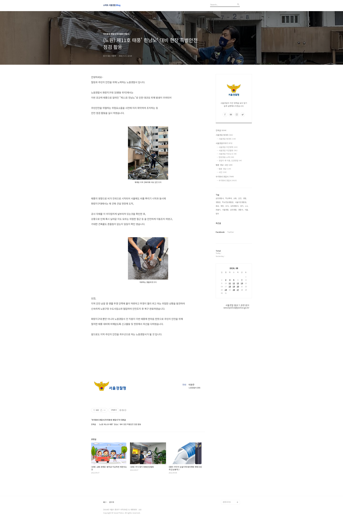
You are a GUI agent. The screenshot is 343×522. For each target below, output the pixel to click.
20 (238, 286)
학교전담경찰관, (228, 202)
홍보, (217, 206)
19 (234, 286)
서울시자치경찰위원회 (231, 468)
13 (238, 283)
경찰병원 (226, 489)
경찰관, (218, 202)
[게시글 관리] (104, 410)
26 (234, 290)
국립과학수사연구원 (230, 485)
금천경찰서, (220, 198)
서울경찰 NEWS (224, 135)
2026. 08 (234, 268)
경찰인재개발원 (228, 476)
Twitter (230, 232)
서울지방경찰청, (241, 202)
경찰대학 (226, 472)
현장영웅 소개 (226, 157)
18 (230, 286)
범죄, (217, 213)
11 (230, 283)
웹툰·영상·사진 (224, 165)
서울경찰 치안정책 (228, 147)
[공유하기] (101, 410)
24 (226, 290)
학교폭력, (228, 198)
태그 (104, 502)
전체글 (221, 130)
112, (246, 206)
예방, (222, 206)
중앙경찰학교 (228, 480)
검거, (242, 206)
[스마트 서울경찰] (118, 5)
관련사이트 (227, 502)
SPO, (227, 206)
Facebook (220, 232)
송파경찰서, (234, 206)
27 (238, 290)
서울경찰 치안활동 (228, 150)
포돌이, (218, 209)
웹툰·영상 (225, 168)
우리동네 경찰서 (225, 176)
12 (234, 283)
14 (242, 283)
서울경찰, (225, 209)
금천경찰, (233, 209)
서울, (246, 209)
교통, (235, 198)
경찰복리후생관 (228, 498)
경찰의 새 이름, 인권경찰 (230, 160)
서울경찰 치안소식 (228, 153)
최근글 (218, 223)
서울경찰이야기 (224, 143)
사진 (223, 172)
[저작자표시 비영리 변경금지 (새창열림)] (122, 410)
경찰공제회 (227, 493)
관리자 (111, 502)
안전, (240, 198)
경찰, (245, 198)
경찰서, (241, 209)
